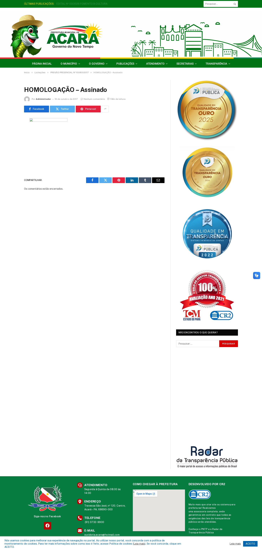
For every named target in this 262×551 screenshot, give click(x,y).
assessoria (200, 511)
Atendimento (155, 63)
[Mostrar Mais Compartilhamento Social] (105, 109)
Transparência (216, 63)
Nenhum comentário (94, 99)
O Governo (96, 63)
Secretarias (185, 63)
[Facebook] (11, 129)
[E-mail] (11, 166)
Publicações (125, 63)
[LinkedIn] (11, 148)
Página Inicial (42, 63)
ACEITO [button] (250, 543)
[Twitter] (11, 139)
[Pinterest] (11, 157)
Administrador (43, 99)
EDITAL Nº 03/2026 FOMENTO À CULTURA (81, 3)
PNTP (204, 529)
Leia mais (139, 543)
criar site (211, 504)
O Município (69, 63)
